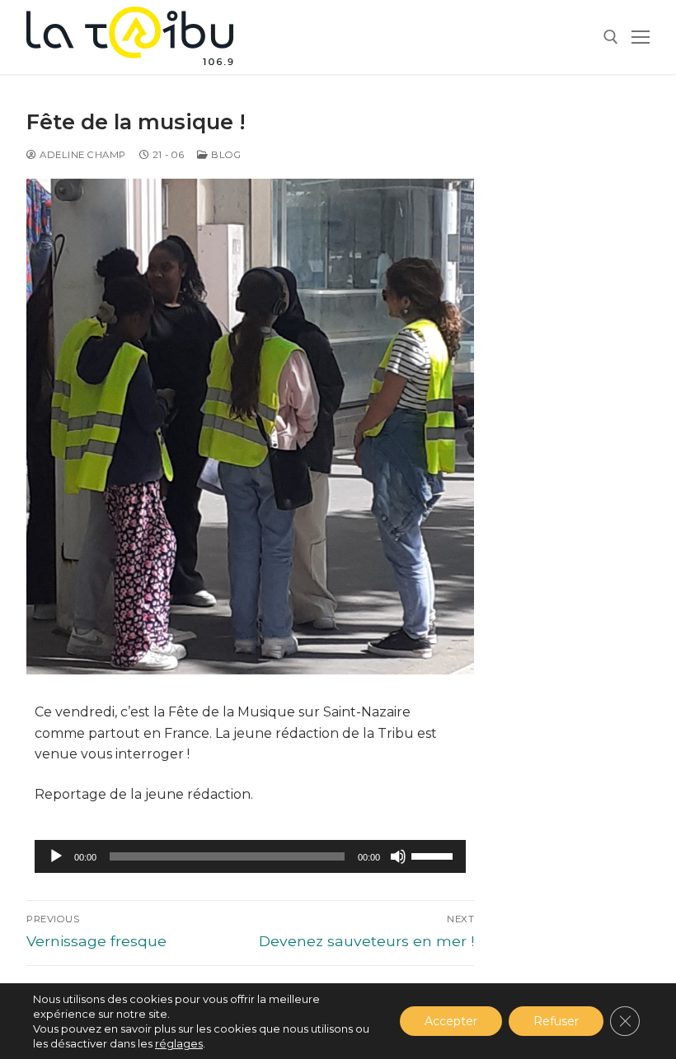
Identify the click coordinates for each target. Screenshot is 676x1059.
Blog (225, 155)
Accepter (451, 1021)
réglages (179, 1043)
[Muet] (398, 856)
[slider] (434, 855)
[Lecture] (56, 856)
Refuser (556, 1021)
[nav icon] (640, 37)
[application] (250, 856)
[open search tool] (610, 37)
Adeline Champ (81, 155)
